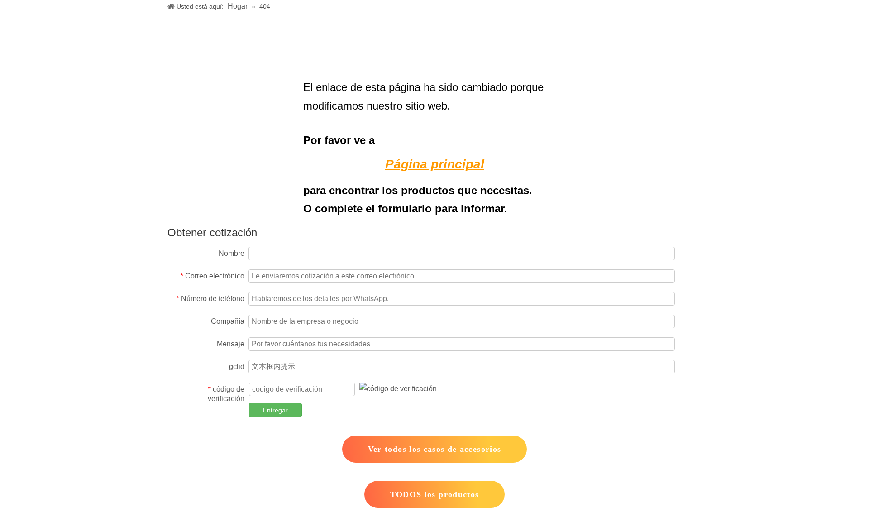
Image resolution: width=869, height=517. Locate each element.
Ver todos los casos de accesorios (434, 449)
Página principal (434, 164)
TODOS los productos (434, 494)
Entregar (275, 410)
